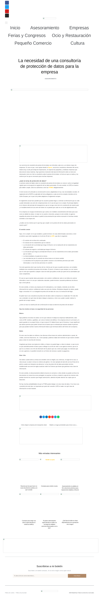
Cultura (77, 43)
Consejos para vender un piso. (49, 486)
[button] (6, 22)
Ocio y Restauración (71, 35)
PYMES (51, 187)
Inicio (15, 27)
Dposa (50, 167)
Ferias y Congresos (27, 35)
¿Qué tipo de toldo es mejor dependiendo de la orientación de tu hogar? (70, 522)
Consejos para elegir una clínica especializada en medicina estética (29, 522)
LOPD (52, 236)
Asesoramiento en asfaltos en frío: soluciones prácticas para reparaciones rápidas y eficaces (70, 488)
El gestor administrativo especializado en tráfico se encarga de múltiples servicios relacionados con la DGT (49, 524)
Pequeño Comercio (33, 43)
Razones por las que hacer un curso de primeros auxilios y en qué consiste (28, 487)
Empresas (79, 27)
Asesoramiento (44, 27)
